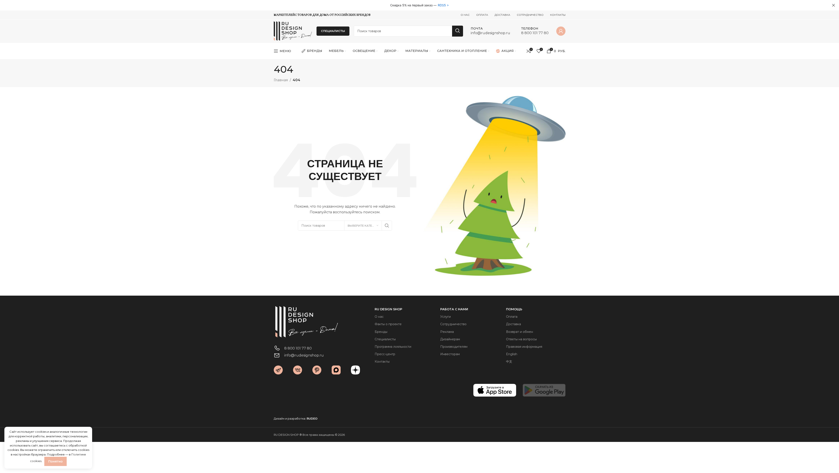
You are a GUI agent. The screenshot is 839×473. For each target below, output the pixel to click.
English (511, 354)
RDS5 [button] (442, 5)
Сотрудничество (453, 324)
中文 (509, 362)
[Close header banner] (833, 5)
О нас (379, 317)
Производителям (453, 347)
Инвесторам (450, 354)
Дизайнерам (450, 339)
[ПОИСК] (457, 31)
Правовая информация (524, 347)
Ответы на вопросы (521, 339)
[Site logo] (293, 31)
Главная (281, 80)
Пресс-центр (385, 354)
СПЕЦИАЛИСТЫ (333, 31)
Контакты (382, 362)
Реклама (447, 332)
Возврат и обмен (519, 332)
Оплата (511, 317)
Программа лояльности (393, 347)
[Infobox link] (490, 31)
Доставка (513, 324)
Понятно (55, 461)
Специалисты (385, 339)
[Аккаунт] (561, 31)
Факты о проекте (388, 324)
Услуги (445, 317)
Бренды (381, 332)
